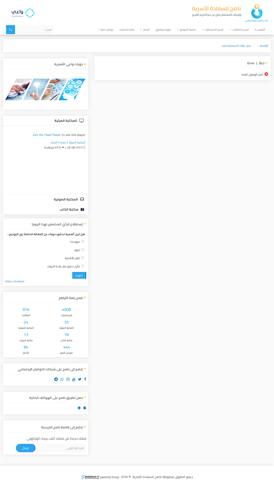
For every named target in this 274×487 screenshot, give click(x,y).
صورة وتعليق (163, 29)
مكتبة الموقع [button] (188, 29)
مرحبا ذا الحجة (58, 142)
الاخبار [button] (146, 29)
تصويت (79, 275)
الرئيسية (264, 45)
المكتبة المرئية (66, 120)
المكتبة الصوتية (66, 199)
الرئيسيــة (260, 29)
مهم (77, 249)
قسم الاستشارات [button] (214, 29)
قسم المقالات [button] (240, 29)
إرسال (25, 448)
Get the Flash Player (47, 135)
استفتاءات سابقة (14, 281)
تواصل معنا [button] (106, 29)
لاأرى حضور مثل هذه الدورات (63, 266)
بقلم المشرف (126, 29)
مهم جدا (75, 241)
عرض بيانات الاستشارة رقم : (235, 45)
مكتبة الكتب (69, 209)
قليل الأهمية (72, 258)
